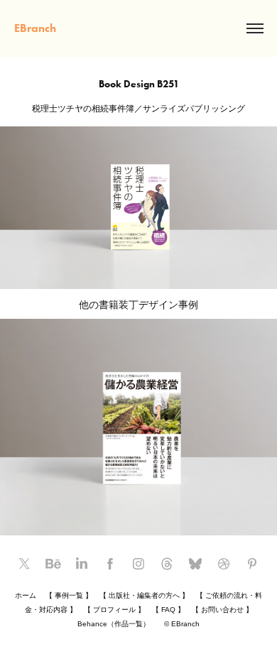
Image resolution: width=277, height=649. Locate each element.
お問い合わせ (222, 609)
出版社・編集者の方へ (144, 595)
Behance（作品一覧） (113, 624)
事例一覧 (69, 595)
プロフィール (114, 609)
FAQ (168, 609)
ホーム (25, 595)
